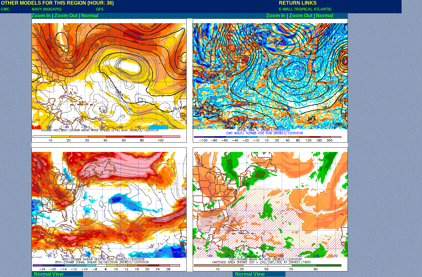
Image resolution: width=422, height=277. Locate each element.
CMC (5, 9)
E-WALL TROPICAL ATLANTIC (305, 9)
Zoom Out (66, 15)
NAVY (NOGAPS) (46, 9)
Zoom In (41, 15)
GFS (99, 9)
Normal (89, 15)
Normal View (57, 274)
